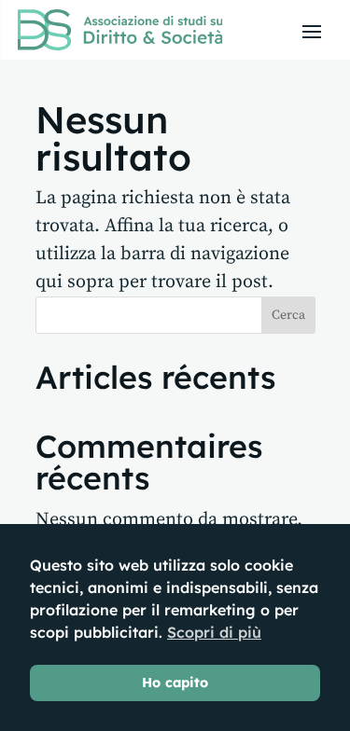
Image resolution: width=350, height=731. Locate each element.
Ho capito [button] (175, 682)
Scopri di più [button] (214, 632)
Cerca (288, 315)
